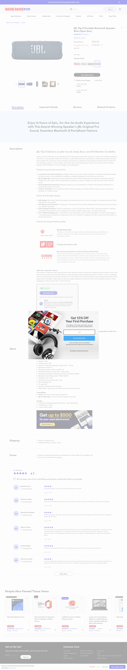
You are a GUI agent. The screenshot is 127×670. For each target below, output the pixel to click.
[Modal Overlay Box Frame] (63, 335)
